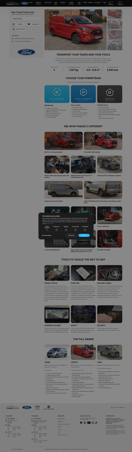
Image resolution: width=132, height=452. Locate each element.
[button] (46, 235)
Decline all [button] (71, 235)
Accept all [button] (84, 235)
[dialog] (66, 226)
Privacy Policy (50, 223)
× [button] (91, 214)
